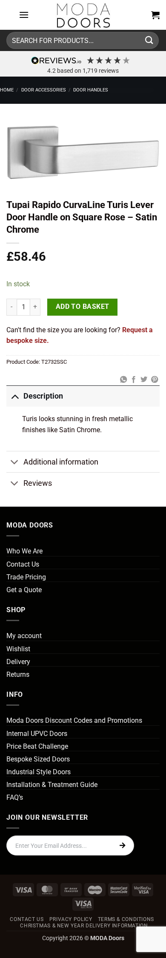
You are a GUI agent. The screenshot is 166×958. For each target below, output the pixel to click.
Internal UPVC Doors (36, 734)
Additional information (60, 462)
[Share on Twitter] (143, 380)
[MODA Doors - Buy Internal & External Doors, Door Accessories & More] (83, 15)
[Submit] (149, 40)
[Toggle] (14, 396)
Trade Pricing (26, 577)
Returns (17, 674)
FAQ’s (14, 797)
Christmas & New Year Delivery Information (84, 926)
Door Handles (90, 90)
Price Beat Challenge (37, 746)
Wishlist (18, 649)
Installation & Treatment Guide (51, 785)
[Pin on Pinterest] (154, 380)
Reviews (37, 483)
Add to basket (82, 307)
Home (7, 90)
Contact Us (22, 564)
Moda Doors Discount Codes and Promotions (74, 720)
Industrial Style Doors (38, 772)
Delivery (18, 662)
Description (43, 396)
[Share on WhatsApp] (123, 380)
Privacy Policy (70, 919)
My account (24, 636)
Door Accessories (43, 90)
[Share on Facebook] (133, 380)
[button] (24, 14)
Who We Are (24, 551)
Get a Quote (24, 590)
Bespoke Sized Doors (38, 759)
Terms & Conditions (126, 919)
